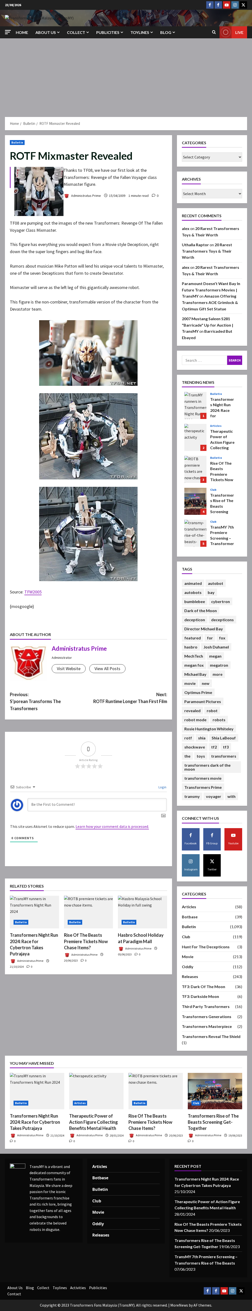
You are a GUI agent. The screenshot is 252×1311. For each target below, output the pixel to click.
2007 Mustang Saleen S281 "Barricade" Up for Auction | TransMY (207, 324)
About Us (45, 32)
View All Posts (107, 668)
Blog (165, 32)
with (231, 796)
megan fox (194, 665)
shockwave (194, 747)
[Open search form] (214, 32)
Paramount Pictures (202, 701)
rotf (188, 737)
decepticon (194, 619)
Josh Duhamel (216, 647)
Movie (187, 956)
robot (212, 710)
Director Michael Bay (203, 628)
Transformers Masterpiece (207, 1026)
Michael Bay (195, 674)
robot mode (195, 719)
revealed (192, 710)
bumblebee (194, 601)
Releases (190, 976)
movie (190, 683)
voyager (213, 796)
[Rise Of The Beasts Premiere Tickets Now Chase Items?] (88, 912)
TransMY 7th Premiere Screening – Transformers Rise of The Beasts (195, 533)
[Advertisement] (126, 75)
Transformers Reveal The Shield (211, 1036)
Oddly (187, 966)
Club (213, 489)
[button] (8, 32)
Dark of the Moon (200, 610)
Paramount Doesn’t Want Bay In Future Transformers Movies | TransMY (211, 289)
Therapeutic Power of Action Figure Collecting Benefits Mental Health (195, 437)
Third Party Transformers (206, 1006)
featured (192, 637)
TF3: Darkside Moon (200, 996)
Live (239, 32)
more (217, 674)
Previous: (35, 701)
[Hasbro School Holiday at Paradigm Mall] (142, 912)
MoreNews (179, 1305)
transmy (192, 796)
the (187, 756)
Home (22, 32)
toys (201, 756)
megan (215, 656)
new (205, 683)
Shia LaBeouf (224, 737)
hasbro (190, 647)
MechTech (193, 656)
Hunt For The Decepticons (206, 946)
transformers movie (202, 778)
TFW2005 (33, 592)
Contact (14, 1293)
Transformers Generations (206, 1016)
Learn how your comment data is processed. (112, 826)
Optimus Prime (198, 692)
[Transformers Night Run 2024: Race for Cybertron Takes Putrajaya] (34, 912)
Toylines (139, 32)
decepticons (222, 619)
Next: (130, 698)
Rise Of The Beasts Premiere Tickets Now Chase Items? (86, 941)
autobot (215, 583)
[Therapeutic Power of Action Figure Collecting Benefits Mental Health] (96, 1091)
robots (219, 719)
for (210, 637)
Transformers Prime (203, 787)
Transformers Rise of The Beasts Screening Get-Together (195, 501)
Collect (76, 32)
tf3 (226, 747)
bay (211, 592)
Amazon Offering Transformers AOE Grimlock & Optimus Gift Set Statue (210, 302)
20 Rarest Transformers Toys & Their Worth (207, 250)
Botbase (190, 916)
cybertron (220, 601)
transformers (223, 756)
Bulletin (17, 142)
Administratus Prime (85, 195)
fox (222, 637)
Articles (215, 425)
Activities (78, 1287)
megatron (219, 665)
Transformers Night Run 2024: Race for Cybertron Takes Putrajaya (195, 405)
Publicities (107, 32)
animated (193, 583)
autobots (193, 592)
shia (201, 737)
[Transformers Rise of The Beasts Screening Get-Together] (215, 1091)
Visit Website (68, 668)
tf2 (214, 747)
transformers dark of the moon (207, 767)
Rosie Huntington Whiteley (209, 728)
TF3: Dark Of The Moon (203, 986)
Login (162, 787)
